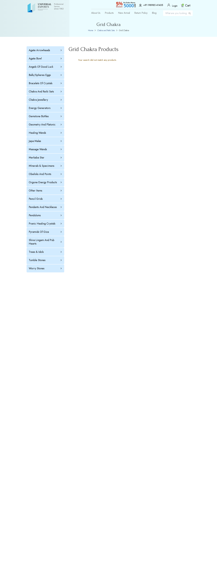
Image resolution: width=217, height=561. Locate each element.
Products (109, 13)
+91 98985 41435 (153, 5)
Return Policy (140, 13)
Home (90, 30)
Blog (154, 13)
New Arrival (124, 13)
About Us (95, 13)
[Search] (190, 13)
